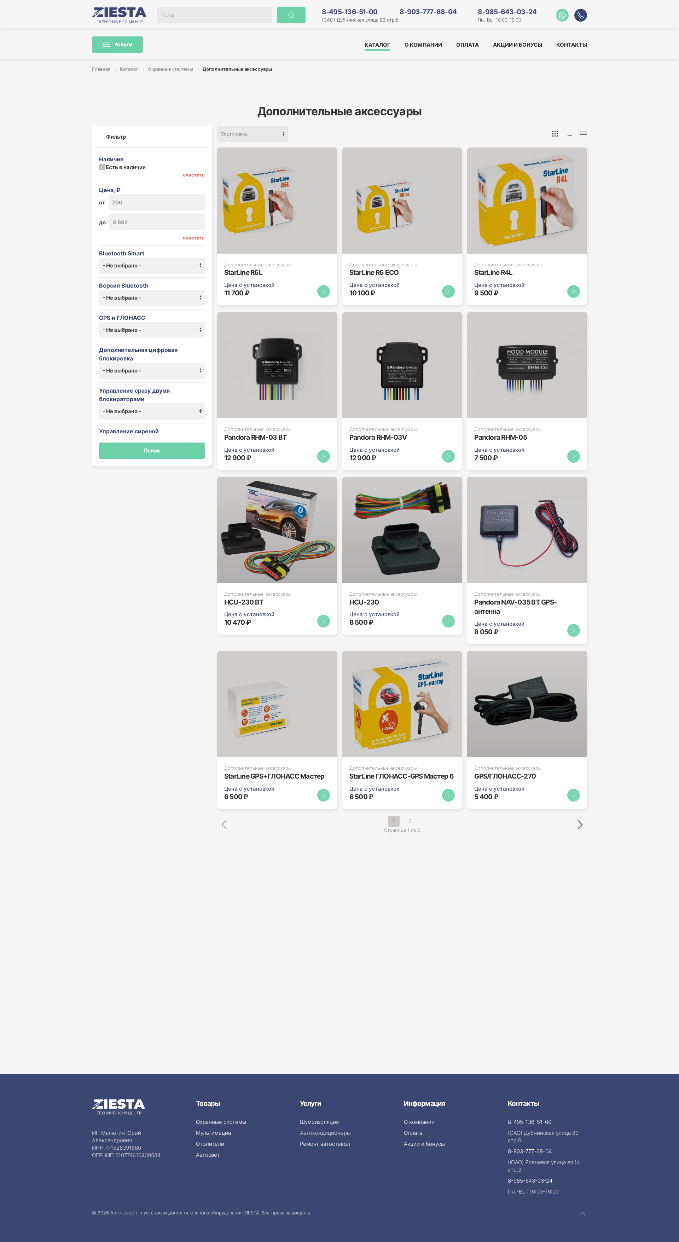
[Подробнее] (323, 291)
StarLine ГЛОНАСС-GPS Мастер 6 (401, 776)
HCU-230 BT (244, 602)
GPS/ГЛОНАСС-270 (505, 776)
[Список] (569, 134)
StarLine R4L (493, 272)
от (102, 202)
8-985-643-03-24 (507, 12)
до (102, 222)
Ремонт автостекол (325, 1143)
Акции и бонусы (517, 44)
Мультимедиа (213, 1133)
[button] (580, 15)
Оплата (467, 44)
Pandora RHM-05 (500, 437)
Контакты (571, 44)
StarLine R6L (243, 272)
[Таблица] (583, 134)
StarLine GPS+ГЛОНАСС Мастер (274, 776)
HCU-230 (364, 602)
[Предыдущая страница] (224, 825)
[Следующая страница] (580, 824)
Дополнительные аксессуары (257, 264)
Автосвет (208, 1154)
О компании (423, 44)
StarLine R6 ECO (374, 272)
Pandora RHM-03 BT (255, 437)
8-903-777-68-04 (428, 12)
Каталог (377, 44)
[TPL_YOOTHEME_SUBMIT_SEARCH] (291, 15)
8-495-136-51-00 (350, 12)
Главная (101, 69)
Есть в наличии (125, 167)
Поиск (152, 450)
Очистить (194, 175)
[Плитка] (555, 134)
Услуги (122, 44)
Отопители (210, 1143)
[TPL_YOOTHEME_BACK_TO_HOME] (119, 15)
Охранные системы (171, 69)
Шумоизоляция (319, 1122)
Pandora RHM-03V (378, 437)
